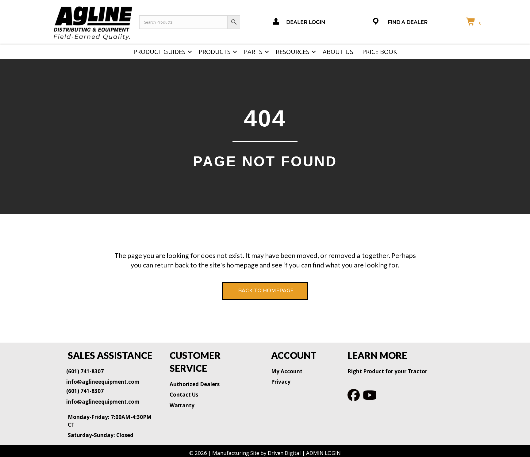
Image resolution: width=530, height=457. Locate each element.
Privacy (280, 381)
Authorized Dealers (195, 384)
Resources (292, 52)
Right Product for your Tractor (387, 371)
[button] (190, 51)
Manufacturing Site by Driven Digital (256, 452)
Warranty (182, 405)
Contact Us (184, 394)
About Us (338, 52)
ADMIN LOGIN (323, 452)
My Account (286, 371)
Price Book (379, 52)
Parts (253, 52)
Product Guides (159, 52)
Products (215, 52)
